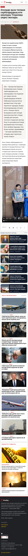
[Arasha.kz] (8, 2)
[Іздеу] (26, 2)
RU (22, 2)
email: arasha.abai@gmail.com (8, 548)
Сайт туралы (4, 524)
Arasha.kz (16, 21)
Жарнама (3, 526)
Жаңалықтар (5, 464)
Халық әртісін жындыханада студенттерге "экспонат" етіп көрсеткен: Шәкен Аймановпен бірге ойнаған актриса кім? (14, 342)
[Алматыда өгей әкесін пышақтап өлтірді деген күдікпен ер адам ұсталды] (14, 355)
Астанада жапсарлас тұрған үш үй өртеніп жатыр (13, 438)
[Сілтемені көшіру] (24, 227)
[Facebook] (9, 227)
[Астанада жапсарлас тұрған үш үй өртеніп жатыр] (14, 427)
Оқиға (11, 314)
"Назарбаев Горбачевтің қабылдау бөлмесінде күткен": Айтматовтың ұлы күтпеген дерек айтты (13, 391)
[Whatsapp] (20, 227)
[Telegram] (13, 227)
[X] (17, 227)
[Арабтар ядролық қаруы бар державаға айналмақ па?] (14, 479)
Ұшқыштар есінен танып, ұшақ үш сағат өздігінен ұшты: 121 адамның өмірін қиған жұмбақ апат (14, 317)
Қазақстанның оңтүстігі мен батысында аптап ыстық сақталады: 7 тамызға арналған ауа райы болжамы (14, 468)
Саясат (4, 488)
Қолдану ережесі (5, 552)
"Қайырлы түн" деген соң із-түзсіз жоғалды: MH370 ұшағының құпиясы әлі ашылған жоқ (13, 415)
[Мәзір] (2, 2)
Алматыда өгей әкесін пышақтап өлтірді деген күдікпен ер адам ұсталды (13, 367)
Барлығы (23, 295)
